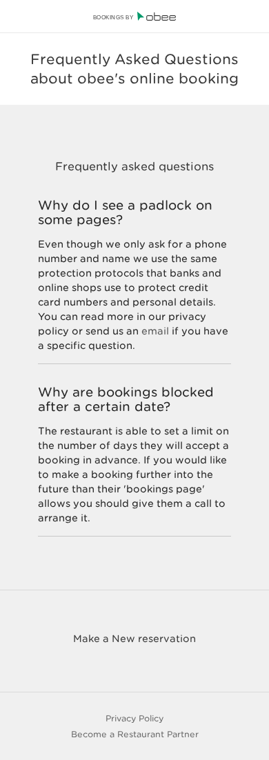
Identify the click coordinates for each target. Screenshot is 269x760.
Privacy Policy (134, 718)
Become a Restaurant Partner (135, 734)
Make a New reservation (134, 638)
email (155, 331)
